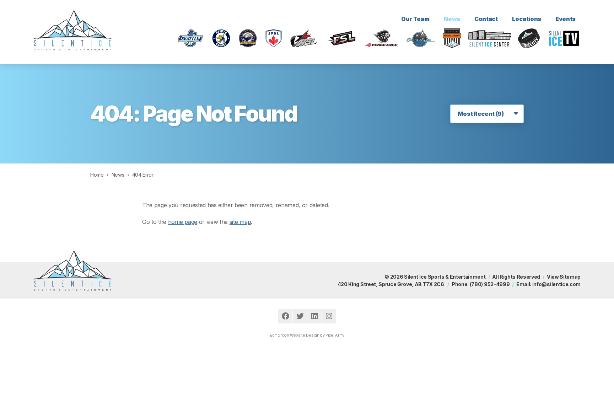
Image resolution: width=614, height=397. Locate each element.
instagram (329, 316)
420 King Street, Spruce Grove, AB (391, 284)
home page (182, 221)
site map (240, 221)
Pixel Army (334, 335)
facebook (285, 316)
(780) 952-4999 (490, 284)
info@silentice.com (556, 284)
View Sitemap (564, 277)
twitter (300, 316)
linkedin (314, 316)
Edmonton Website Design (294, 335)
